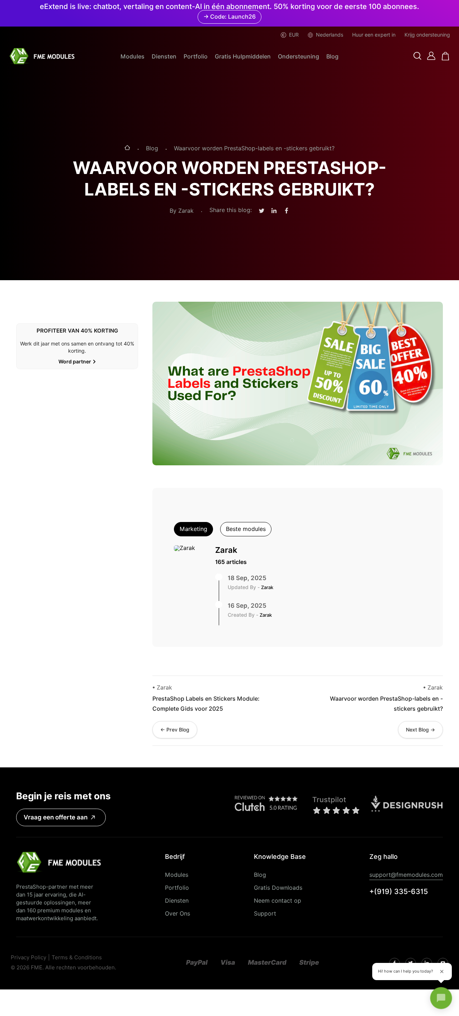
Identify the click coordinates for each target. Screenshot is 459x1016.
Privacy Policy (28, 957)
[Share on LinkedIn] (273, 211)
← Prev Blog (174, 730)
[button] (417, 56)
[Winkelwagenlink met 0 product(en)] (445, 56)
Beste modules (246, 529)
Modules (132, 56)
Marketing (193, 529)
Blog (332, 56)
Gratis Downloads (278, 887)
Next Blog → (420, 730)
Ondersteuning (298, 56)
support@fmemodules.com (406, 874)
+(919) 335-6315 (398, 891)
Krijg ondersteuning (427, 35)
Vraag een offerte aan (55, 817)
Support (265, 913)
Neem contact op (277, 900)
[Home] (127, 148)
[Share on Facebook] (286, 211)
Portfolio (196, 56)
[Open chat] (441, 998)
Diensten (164, 56)
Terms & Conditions (77, 957)
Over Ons (177, 913)
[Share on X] (261, 211)
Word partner (74, 361)
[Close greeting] (441, 971)
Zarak (226, 550)
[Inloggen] (431, 56)
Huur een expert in (374, 35)
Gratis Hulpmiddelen (243, 56)
